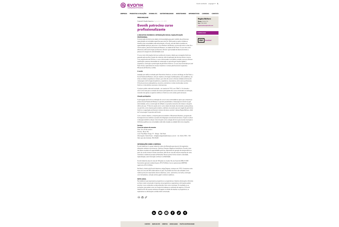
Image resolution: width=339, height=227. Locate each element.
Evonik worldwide (202, 3)
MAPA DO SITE (156, 224)
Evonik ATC (153, 13)
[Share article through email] (142, 197)
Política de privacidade (187, 224)
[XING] (185, 213)
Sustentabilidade (166, 13)
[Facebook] (173, 213)
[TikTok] (179, 213)
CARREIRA (205, 13)
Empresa (124, 13)
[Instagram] (166, 213)
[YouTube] (160, 213)
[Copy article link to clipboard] (146, 197)
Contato (215, 13)
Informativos (194, 13)
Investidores (181, 13)
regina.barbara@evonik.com (205, 25)
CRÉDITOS (165, 224)
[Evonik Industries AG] (132, 5)
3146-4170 (205, 21)
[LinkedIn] (154, 213)
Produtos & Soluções (138, 13)
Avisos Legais (174, 224)
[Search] (217, 4)
